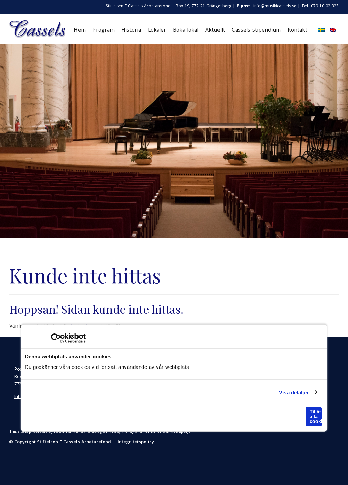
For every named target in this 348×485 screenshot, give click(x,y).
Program (103, 30)
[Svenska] (320, 29)
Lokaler (157, 30)
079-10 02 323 (325, 6)
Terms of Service (160, 431)
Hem (80, 30)
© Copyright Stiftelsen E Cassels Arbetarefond (60, 442)
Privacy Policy (120, 431)
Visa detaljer (294, 392)
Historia (131, 30)
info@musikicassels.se (274, 6)
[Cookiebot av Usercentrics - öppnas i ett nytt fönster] (56, 338)
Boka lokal (185, 30)
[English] (332, 29)
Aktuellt (215, 30)
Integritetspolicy (136, 442)
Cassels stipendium (256, 30)
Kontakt (297, 30)
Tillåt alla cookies (316, 416)
